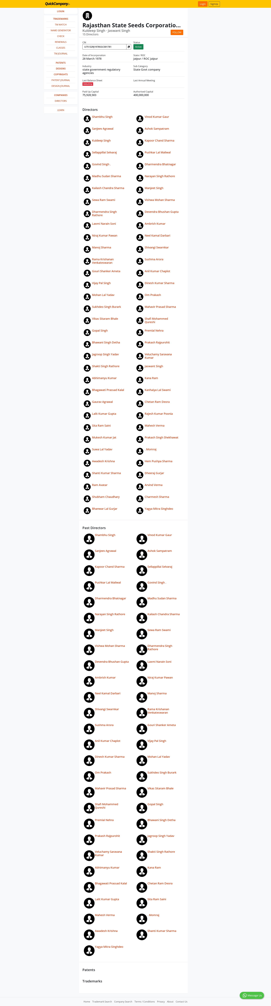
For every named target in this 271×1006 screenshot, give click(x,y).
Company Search (123, 1001)
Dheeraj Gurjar (154, 473)
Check (60, 36)
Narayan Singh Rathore (160, 176)
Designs (61, 68)
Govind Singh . (101, 164)
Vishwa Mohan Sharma (160, 200)
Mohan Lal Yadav (103, 295)
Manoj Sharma (101, 247)
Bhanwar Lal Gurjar (104, 509)
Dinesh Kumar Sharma (159, 283)
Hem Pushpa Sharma (158, 461)
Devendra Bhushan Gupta (162, 212)
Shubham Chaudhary (106, 497)
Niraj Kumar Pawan (104, 235)
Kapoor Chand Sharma (159, 140)
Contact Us (181, 1001)
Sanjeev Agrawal (102, 129)
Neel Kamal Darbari (157, 235)
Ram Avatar (99, 485)
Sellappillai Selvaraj (104, 152)
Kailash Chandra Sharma (108, 188)
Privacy (161, 1001)
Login (203, 4)
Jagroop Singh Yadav (105, 354)
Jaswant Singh (154, 366)
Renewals (60, 42)
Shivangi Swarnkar (157, 247)
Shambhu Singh (102, 117)
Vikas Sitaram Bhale (105, 319)
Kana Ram (151, 378)
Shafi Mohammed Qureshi (156, 320)
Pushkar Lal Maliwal (158, 152)
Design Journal (61, 86)
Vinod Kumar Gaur (157, 117)
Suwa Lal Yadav (102, 449)
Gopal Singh (100, 330)
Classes (60, 47)
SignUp (214, 4)
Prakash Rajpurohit (157, 342)
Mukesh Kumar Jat (104, 437)
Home (87, 1001)
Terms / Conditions (145, 1001)
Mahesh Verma (154, 425)
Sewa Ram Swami (103, 200)
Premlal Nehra (154, 330)
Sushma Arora (154, 259)
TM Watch (61, 24)
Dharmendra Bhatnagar (160, 164)
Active (138, 46)
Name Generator (61, 30)
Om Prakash (153, 295)
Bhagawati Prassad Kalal (108, 390)
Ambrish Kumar (155, 224)
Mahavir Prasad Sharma (160, 307)
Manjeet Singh (154, 188)
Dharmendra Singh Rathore (104, 213)
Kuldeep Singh (101, 140)
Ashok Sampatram (157, 129)
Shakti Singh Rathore (105, 366)
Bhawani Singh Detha (106, 342)
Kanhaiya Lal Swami (158, 390)
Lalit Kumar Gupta (104, 414)
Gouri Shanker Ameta (106, 271)
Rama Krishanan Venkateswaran (103, 261)
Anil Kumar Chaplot (157, 271)
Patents (61, 62)
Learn (60, 110)
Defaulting (87, 84)
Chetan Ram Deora (157, 402)
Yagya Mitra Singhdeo (159, 509)
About (170, 1001)
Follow (176, 32)
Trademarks (60, 18)
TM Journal (60, 53)
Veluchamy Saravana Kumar (158, 356)
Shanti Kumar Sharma (106, 473)
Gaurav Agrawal (102, 402)
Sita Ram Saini (101, 425)
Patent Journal (61, 80)
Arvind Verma (153, 485)
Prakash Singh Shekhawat (161, 437)
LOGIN (60, 11)
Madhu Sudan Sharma (106, 176)
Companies (60, 95)
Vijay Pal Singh (101, 283)
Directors (61, 101)
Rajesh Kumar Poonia (159, 414)
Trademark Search (102, 1001)
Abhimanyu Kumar (104, 378)
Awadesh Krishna (103, 461)
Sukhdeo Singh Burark (106, 307)
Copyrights (61, 74)
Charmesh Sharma (157, 497)
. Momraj (150, 449)
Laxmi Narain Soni (104, 224)
